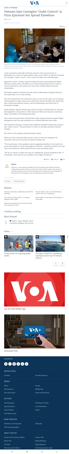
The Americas (8, 389)
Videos (37, 410)
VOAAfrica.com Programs (12, 424)
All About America (41, 375)
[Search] (56, 452)
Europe (37, 386)
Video (7, 231)
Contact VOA (39, 437)
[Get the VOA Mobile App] (34, 289)
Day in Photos (9, 410)
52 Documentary (40, 406)
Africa (6, 386)
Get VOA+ (7, 444)
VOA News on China (42, 403)
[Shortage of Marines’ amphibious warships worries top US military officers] (50, 243)
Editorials (38, 424)
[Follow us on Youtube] (14, 364)
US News (7, 375)
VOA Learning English (11, 427)
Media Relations (40, 441)
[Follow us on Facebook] (6, 364)
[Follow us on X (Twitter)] (10, 364)
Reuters (8, 19)
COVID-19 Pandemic (11, 8)
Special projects (9, 406)
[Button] (62, 26)
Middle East (39, 389)
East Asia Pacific (9, 393)
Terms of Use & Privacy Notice (14, 437)
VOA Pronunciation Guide (43, 448)
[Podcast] (26, 364)
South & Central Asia (42, 393)
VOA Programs (9, 403)
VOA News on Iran (10, 413)
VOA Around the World (11, 448)
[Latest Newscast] (12, 452)
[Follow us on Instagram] (18, 364)
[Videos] (27, 452)
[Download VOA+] (34, 331)
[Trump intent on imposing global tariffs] (18, 243)
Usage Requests (40, 444)
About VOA (7, 441)
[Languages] (42, 452)
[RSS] (22, 364)
